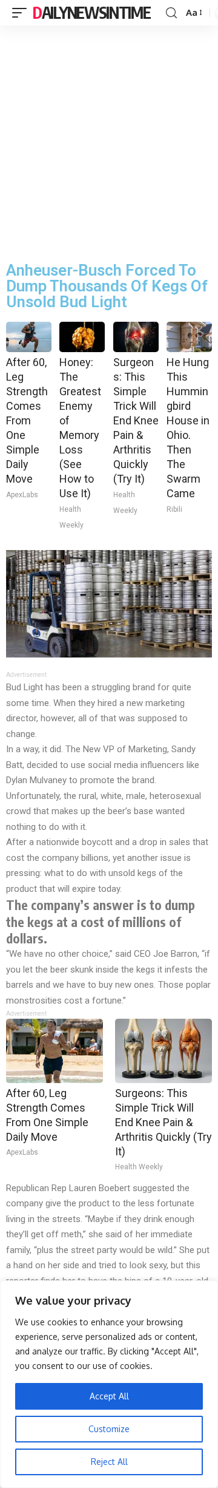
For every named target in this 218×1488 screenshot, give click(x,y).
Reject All (109, 1461)
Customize (109, 1429)
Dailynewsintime (92, 12)
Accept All (109, 1396)
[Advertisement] (109, 141)
